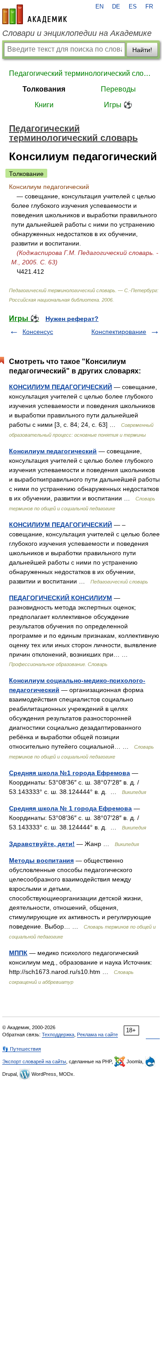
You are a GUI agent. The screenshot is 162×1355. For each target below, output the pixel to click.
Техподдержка (58, 1034)
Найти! (142, 49)
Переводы (118, 89)
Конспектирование (118, 331)
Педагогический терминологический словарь (81, 73)
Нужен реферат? (72, 318)
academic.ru (34, 14)
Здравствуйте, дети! (42, 843)
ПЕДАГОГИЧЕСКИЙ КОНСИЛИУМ (60, 597)
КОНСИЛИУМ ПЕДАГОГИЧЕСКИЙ (60, 386)
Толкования (43, 89)
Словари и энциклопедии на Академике (77, 33)
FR (149, 7)
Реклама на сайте (97, 1034)
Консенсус (37, 331)
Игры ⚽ (118, 105)
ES (133, 7)
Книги (44, 105)
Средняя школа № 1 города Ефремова (70, 808)
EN (99, 7)
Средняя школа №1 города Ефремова (69, 772)
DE (116, 7)
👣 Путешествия (21, 1049)
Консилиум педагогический (53, 451)
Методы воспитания (41, 860)
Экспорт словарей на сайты (34, 1061)
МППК (18, 952)
